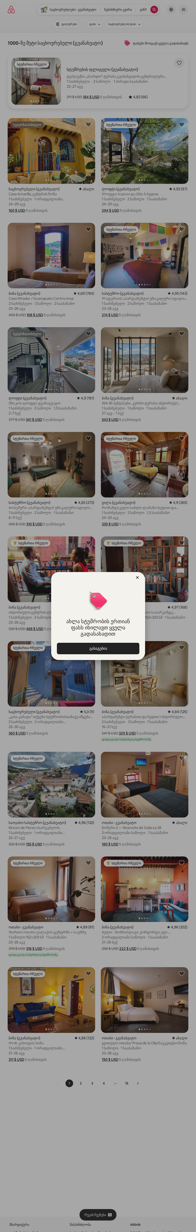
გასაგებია (98, 648)
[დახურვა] (137, 577)
